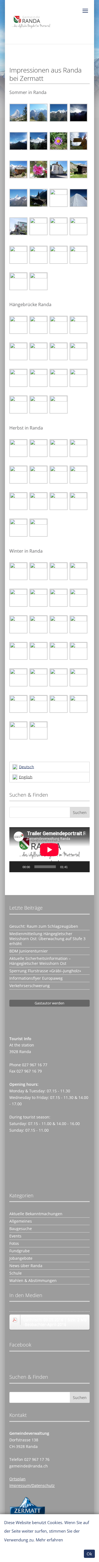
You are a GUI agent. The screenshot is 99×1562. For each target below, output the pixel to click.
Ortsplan (17, 1478)
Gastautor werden (49, 1003)
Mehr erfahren (49, 1539)
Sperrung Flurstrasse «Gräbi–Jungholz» (45, 970)
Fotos (14, 1243)
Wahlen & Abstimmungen (33, 1280)
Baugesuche (20, 1228)
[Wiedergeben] (16, 866)
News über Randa (25, 1265)
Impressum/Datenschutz (32, 1485)
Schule (15, 1273)
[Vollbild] (82, 866)
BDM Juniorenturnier (28, 951)
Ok (89, 1554)
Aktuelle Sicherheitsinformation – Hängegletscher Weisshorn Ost (40, 961)
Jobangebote (20, 1258)
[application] (49, 849)
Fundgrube (19, 1250)
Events (15, 1236)
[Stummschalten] (73, 866)
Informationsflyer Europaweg (36, 978)
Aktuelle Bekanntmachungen (35, 1213)
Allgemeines (20, 1221)
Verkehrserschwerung (29, 985)
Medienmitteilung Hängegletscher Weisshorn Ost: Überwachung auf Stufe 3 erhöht (47, 938)
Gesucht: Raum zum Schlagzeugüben (43, 926)
